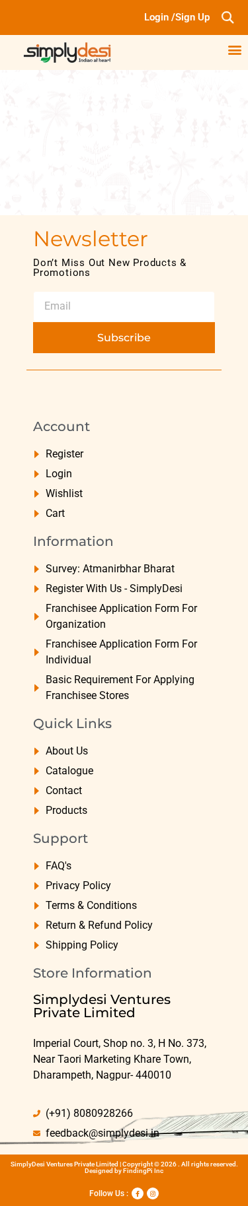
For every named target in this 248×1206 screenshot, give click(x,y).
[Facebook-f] (138, 1193)
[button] (227, 17)
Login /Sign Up (177, 17)
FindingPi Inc (143, 1170)
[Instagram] (153, 1193)
